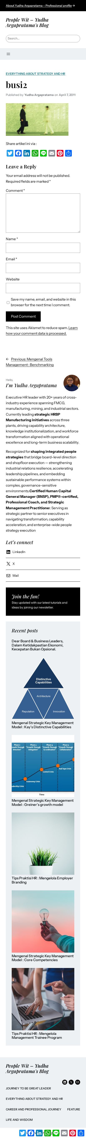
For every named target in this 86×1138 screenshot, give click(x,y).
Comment (15, 190)
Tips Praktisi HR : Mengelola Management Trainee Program (37, 1036)
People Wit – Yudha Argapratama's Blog (27, 22)
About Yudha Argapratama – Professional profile (39, 5)
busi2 (16, 84)
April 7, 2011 (67, 95)
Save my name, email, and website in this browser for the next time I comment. (43, 302)
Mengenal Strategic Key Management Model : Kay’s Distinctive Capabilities (43, 725)
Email (11, 259)
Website (13, 279)
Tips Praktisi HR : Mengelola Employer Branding (42, 880)
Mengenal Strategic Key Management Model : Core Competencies (43, 958)
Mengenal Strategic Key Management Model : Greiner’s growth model (43, 803)
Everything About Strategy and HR (35, 74)
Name (12, 239)
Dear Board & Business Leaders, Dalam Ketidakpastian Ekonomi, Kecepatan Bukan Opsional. (37, 645)
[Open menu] (8, 53)
